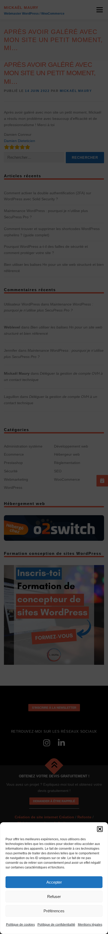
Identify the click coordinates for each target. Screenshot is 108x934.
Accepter (54, 882)
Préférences (54, 911)
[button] (99, 829)
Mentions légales (90, 924)
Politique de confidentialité (56, 924)
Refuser (54, 896)
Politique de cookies (20, 924)
